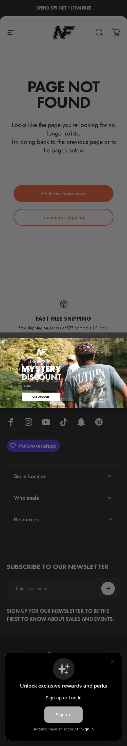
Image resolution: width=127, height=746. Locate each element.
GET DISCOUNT (41, 397)
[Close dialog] (3, 342)
